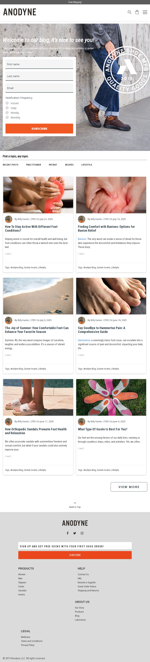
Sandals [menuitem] (22, 590)
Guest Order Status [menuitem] (87, 586)
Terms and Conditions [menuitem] (31, 641)
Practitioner (33, 165)
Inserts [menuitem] (21, 594)
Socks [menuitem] (21, 586)
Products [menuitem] (79, 611)
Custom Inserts (30, 267)
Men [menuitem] (20, 578)
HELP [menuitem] (81, 568)
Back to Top (75, 507)
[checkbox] (39, 110)
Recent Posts (10, 165)
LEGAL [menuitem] (25, 631)
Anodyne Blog (17, 267)
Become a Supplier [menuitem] (87, 582)
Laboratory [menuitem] (80, 619)
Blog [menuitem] (77, 615)
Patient (53, 165)
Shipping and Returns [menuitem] (88, 590)
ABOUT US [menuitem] (82, 601)
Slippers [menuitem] (22, 582)
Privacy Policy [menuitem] (27, 645)
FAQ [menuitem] (79, 578)
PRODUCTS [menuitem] (26, 568)
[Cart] (137, 13)
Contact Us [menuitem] (83, 574)
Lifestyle (86, 165)
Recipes (69, 165)
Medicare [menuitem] (25, 637)
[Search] (129, 13)
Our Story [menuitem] (79, 607)
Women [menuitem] (21, 574)
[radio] (39, 103)
